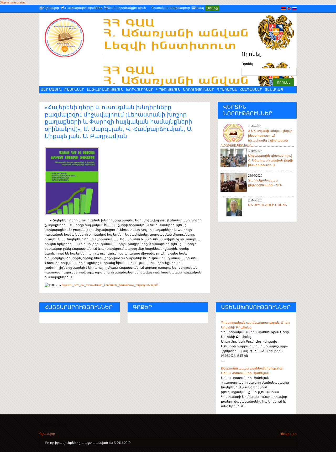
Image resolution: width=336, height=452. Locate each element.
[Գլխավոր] (64, 37)
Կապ (199, 8)
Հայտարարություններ (83, 8)
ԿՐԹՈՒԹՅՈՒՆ (168, 90)
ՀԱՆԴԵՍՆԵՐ (251, 90)
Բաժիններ (74, 90)
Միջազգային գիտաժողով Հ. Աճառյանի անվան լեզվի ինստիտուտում (270, 160)
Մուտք (212, 8)
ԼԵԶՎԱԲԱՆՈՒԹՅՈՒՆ (105, 90)
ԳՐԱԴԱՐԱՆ (227, 90)
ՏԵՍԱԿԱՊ (274, 90)
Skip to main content (12, 2)
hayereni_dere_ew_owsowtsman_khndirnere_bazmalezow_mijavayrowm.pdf (110, 285)
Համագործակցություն (127, 8)
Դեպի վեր (288, 434)
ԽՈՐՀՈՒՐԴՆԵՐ (139, 90)
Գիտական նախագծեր (170, 8)
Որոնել (247, 64)
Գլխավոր (51, 8)
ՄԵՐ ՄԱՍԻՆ (51, 90)
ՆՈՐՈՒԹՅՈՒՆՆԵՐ (198, 90)
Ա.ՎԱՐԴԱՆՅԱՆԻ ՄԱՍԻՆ (267, 205)
